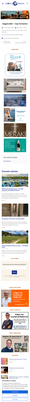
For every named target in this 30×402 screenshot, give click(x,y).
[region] (15, 390)
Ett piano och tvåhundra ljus (16, 368)
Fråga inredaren (15, 333)
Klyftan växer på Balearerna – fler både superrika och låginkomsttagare (12, 189)
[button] (3, 3)
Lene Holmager (15, 38)
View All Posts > (7, 161)
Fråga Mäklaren (15, 287)
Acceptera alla (15, 391)
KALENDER (15, 355)
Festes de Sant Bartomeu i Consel (18, 359)
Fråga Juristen (15, 310)
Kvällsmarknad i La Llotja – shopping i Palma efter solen (19, 377)
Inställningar (15, 395)
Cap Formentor (7, 38)
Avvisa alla (15, 399)
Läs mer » (3, 200)
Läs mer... (11, 362)
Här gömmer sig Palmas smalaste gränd (13, 218)
